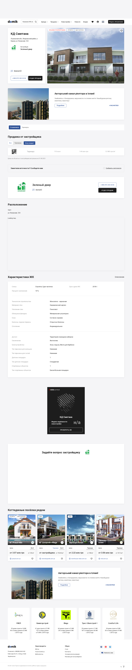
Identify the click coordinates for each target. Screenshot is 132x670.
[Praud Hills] (21, 538)
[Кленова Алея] (110, 538)
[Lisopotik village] (51, 538)
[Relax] (81, 538)
